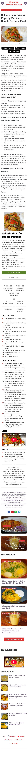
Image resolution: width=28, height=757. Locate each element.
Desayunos (15, 613)
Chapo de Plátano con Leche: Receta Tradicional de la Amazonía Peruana (15, 546)
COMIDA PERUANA (20, 495)
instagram (9, 740)
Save (13, 512)
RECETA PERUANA (19, 500)
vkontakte (19, 740)
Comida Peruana (6, 10)
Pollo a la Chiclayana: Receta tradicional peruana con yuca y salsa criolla (18, 696)
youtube (21, 736)
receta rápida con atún (13, 502)
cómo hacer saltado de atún (13, 497)
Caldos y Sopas (6, 561)
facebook (12, 736)
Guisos (14, 588)
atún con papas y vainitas (9, 492)
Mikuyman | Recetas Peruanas (14, 3)
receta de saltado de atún (19, 499)
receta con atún (5, 499)
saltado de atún (21, 504)
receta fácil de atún (8, 500)
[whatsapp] (15, 512)
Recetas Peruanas (16, 10)
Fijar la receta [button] (15, 277)
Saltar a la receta (8, 48)
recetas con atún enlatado (8, 504)
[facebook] (8, 512)
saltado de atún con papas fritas (14, 505)
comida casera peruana (8, 495)
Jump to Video (21, 48)
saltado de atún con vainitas (14, 507)
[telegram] (19, 512)
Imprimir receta (15, 51)
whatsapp (15, 743)
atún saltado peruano (7, 494)
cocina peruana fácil (20, 494)
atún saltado (20, 492)
